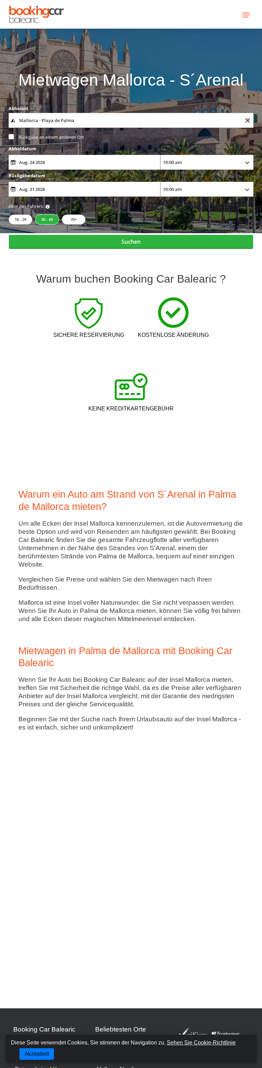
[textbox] (131, 120)
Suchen (131, 241)
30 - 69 (47, 219)
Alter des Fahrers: (26, 206)
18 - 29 (20, 219)
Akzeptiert (37, 1054)
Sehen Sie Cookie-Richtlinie (201, 1043)
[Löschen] (247, 120)
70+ (74, 219)
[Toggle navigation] (246, 14)
